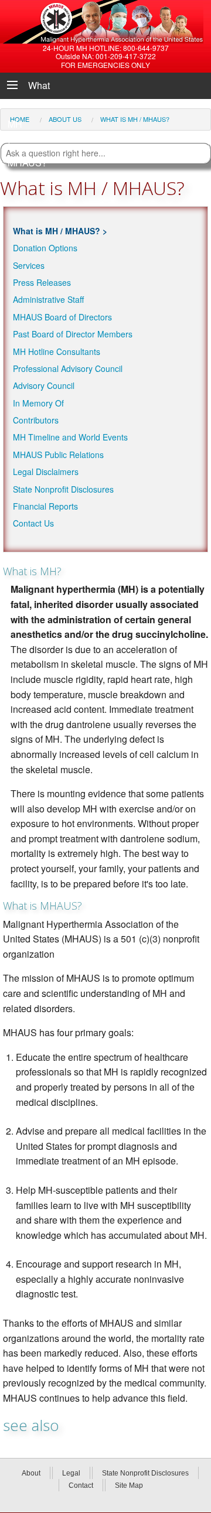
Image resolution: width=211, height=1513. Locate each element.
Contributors (36, 420)
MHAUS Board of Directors (62, 317)
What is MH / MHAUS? (56, 231)
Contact (81, 1485)
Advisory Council (43, 385)
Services (29, 265)
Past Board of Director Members (72, 334)
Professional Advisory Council (67, 368)
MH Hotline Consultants (56, 351)
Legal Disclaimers (46, 471)
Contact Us (33, 523)
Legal (71, 1473)
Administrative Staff (48, 299)
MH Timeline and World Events (70, 437)
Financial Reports (45, 506)
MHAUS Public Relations (58, 454)
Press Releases (42, 282)
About (31, 1473)
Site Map (129, 1485)
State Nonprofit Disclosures (63, 489)
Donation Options (45, 248)
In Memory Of (38, 403)
